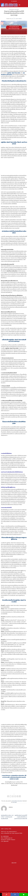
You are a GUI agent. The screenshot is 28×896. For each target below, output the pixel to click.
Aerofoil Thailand (10, 839)
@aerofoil (6, 841)
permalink (15, 802)
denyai (20, 18)
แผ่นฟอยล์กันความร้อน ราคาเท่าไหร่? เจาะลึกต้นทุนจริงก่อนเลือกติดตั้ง (7, 817)
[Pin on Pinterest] (17, 796)
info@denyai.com (8, 838)
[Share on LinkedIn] (20, 796)
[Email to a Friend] (15, 796)
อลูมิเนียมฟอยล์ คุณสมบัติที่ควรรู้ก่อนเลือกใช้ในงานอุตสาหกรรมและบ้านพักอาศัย (20, 817)
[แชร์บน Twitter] (13, 796)
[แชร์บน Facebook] (10, 796)
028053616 (15, 1)
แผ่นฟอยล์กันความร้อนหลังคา (14, 9)
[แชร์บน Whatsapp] (8, 796)
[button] (19, 4)
